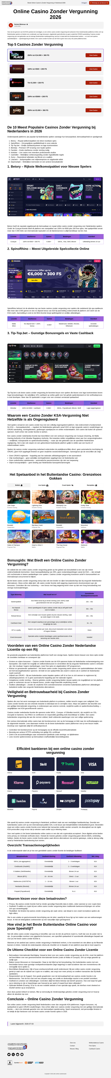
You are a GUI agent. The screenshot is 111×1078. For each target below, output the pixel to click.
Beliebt (17, 485)
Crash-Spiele (66, 485)
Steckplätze (91, 485)
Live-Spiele (42, 485)
